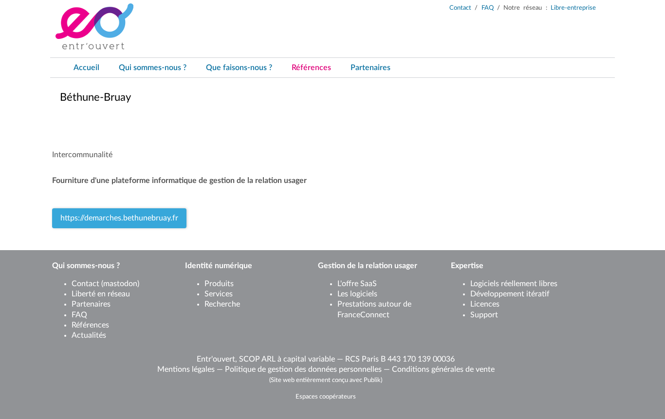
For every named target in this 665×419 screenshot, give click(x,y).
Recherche (222, 304)
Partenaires (91, 304)
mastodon (120, 284)
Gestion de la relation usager (367, 266)
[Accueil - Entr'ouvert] (94, 26)
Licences (484, 304)
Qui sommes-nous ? (86, 266)
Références (90, 325)
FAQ (487, 8)
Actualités (89, 335)
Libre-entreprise (573, 8)
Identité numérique (218, 266)
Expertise (467, 266)
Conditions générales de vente (443, 369)
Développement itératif (510, 294)
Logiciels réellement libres (513, 284)
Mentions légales (186, 369)
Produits (219, 284)
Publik (372, 380)
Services (218, 294)
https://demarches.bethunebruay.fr (119, 218)
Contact (460, 8)
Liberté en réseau (101, 294)
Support (484, 315)
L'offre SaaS (357, 284)
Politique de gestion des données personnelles (303, 369)
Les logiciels (357, 294)
